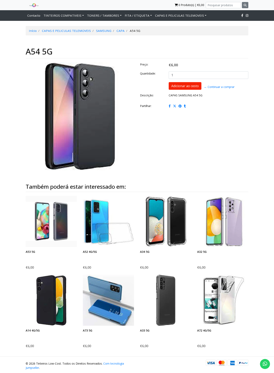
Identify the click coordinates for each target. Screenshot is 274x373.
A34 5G (144, 252)
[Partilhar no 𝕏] (174, 106)
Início (33, 31)
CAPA (121, 31)
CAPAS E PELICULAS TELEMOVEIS (179, 15)
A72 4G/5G (204, 330)
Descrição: (147, 95)
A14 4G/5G (33, 330)
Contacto (33, 15)
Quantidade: (148, 73)
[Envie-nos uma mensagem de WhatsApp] (265, 364)
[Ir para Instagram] (247, 15)
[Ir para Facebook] (242, 15)
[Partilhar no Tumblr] (185, 106)
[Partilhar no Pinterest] (180, 106)
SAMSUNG (103, 31)
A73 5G (87, 330)
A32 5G (202, 252)
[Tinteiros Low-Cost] (32, 5)
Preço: (144, 64)
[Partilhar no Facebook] (170, 106)
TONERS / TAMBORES (103, 15)
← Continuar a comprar (219, 87)
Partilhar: (145, 106)
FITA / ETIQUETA (137, 15)
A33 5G (144, 330)
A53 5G (30, 252)
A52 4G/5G (90, 252)
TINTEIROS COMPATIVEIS (62, 15)
